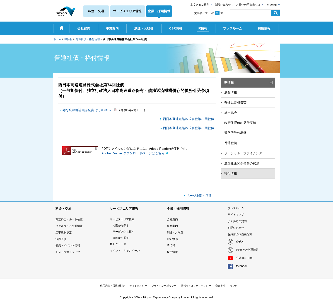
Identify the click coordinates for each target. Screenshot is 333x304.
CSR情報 (172, 239)
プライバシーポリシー (164, 285)
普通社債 (230, 143)
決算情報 (230, 92)
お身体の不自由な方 (248, 4)
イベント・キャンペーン (125, 250)
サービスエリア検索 (122, 219)
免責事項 (220, 285)
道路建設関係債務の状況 (241, 163)
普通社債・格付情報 (87, 39)
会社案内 (172, 219)
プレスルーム (236, 208)
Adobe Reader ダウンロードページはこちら (132, 153)
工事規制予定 (64, 232)
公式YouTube (244, 258)
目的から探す (121, 237)
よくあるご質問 (199, 4)
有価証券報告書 (235, 102)
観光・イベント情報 (68, 245)
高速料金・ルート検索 (69, 219)
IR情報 (68, 39)
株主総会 (230, 112)
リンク (233, 285)
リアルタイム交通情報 (69, 226)
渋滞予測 (61, 239)
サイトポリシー (138, 285)
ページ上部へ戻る (199, 195)
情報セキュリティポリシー (196, 285)
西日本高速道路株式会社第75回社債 (188, 119)
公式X (239, 241)
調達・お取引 (175, 232)
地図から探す (121, 225)
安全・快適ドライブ (68, 252)
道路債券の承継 (235, 133)
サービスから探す (123, 231)
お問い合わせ (223, 4)
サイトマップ (236, 214)
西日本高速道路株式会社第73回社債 (188, 128)
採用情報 (172, 252)
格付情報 (230, 173)
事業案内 (172, 226)
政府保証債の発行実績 (240, 123)
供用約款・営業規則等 (112, 285)
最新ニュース (118, 244)
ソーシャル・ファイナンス (243, 153)
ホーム (57, 39)
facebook (241, 266)
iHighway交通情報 (247, 249)
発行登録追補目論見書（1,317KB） (87, 110)
